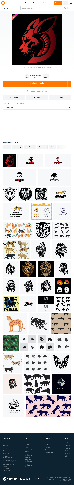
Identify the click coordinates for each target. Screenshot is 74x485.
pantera (6, 147)
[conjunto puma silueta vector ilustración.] (61, 230)
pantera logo (17, 147)
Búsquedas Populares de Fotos (28, 461)
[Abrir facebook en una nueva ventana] (21, 479)
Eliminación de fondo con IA (7, 465)
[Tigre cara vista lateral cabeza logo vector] (12, 384)
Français (66, 453)
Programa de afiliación (28, 450)
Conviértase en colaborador (48, 453)
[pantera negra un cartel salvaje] (11, 304)
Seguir (46, 77)
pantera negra (62, 147)
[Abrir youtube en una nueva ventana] (38, 479)
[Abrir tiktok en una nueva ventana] (32, 479)
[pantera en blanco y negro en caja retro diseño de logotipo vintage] (46, 304)
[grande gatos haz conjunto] (16, 249)
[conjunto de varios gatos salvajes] (12, 363)
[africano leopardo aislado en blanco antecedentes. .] (15, 323)
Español (66, 445)
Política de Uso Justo (62, 480)
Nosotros (46, 450)
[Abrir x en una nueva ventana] (35, 479)
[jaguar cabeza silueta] (41, 194)
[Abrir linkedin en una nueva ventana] (27, 479)
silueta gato (42, 147)
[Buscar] (65, 8)
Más (43, 3)
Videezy (5, 448)
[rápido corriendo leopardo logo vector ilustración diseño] (60, 194)
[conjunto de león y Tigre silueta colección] (63, 286)
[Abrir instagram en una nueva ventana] (24, 479)
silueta (52, 147)
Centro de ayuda (47, 443)
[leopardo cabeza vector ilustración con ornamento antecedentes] (28, 269)
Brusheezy (6, 443)
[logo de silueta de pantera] (9, 160)
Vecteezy (5, 445)
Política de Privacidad (64, 479)
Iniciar (65, 3)
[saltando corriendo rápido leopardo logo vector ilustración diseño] (16, 211)
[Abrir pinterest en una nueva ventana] (30, 479)
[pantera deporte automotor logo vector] (28, 304)
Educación (6, 453)
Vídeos (26, 3)
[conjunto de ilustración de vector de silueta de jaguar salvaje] (63, 304)
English (66, 443)
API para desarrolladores (7, 457)
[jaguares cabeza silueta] (10, 194)
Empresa (5, 451)
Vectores (9, 3)
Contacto (46, 447)
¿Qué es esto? (20, 103)
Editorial (34, 3)
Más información (8, 107)
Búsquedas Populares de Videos (28, 467)
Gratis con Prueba (37, 84)
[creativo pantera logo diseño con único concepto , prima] (30, 160)
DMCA (26, 447)
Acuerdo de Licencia (27, 443)
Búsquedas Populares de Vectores (28, 455)
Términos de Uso (52, 479)
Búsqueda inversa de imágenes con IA (9, 461)
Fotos (17, 3)
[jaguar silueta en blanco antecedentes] (37, 384)
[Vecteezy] (3, 3)
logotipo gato (30, 147)
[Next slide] (67, 147)
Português (67, 448)
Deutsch (66, 451)
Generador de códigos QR (7, 469)
